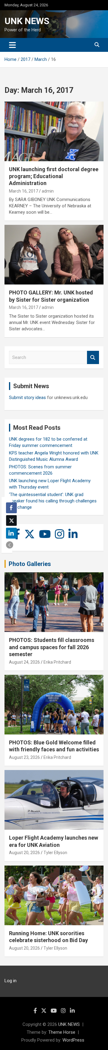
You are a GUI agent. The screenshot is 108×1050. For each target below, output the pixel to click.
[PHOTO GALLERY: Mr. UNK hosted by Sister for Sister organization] (54, 255)
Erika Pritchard (57, 662)
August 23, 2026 (24, 757)
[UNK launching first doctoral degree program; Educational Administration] (54, 131)
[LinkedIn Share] (11, 533)
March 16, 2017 (23, 191)
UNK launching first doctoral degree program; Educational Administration (53, 176)
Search (93, 357)
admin (48, 191)
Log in (10, 980)
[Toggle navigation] (12, 45)
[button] (9, 545)
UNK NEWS (26, 21)
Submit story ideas (27, 397)
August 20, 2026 (24, 852)
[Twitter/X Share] (11, 520)
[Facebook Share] (11, 507)
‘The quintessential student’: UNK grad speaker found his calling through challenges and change (53, 501)
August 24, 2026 (24, 662)
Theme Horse (61, 1032)
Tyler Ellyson (55, 852)
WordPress (73, 1040)
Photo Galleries (30, 563)
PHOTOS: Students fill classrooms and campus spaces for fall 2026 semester (51, 647)
